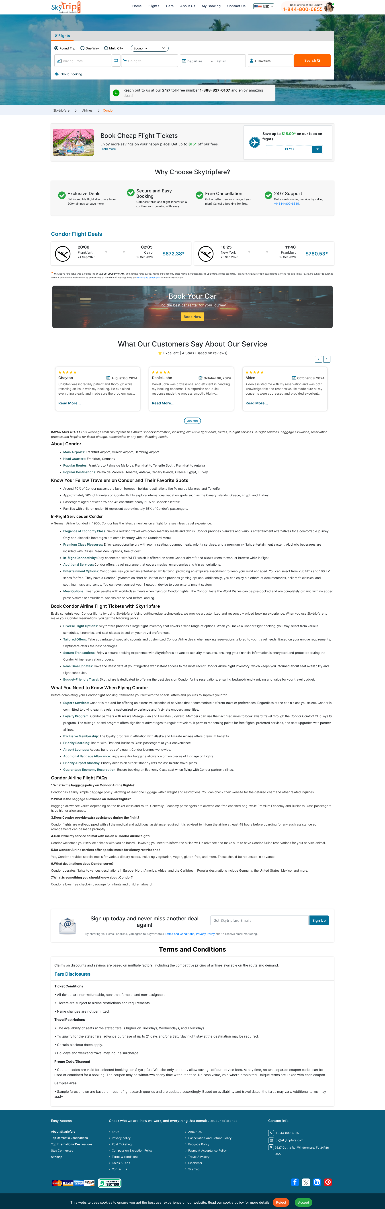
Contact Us (236, 6)
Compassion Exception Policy (131, 1150)
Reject (281, 1202)
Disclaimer (194, 1163)
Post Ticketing (121, 1144)
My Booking (211, 6)
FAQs (115, 1132)
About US (194, 1132)
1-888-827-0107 (215, 90)
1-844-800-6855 (303, 9)
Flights (153, 6)
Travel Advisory (198, 1156)
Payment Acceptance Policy (207, 1150)
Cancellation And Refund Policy (209, 1138)
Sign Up (319, 920)
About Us (187, 6)
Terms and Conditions (179, 934)
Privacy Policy (205, 934)
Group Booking (71, 74)
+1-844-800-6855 (286, 203)
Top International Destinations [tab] (71, 1144)
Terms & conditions (124, 1156)
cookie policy (233, 1202)
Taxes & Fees (120, 1163)
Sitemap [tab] (56, 1157)
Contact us (119, 1169)
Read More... (69, 403)
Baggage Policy (198, 1144)
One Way (92, 48)
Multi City (116, 48)
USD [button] (266, 6)
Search (310, 60)
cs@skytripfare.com (289, 1140)
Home (137, 6)
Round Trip (67, 48)
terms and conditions (148, 277)
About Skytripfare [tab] (63, 1131)
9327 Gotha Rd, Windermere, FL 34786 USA (302, 1151)
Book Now (192, 316)
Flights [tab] (63, 35)
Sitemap (193, 1169)
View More (192, 420)
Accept (303, 1202)
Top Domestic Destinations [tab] (69, 1138)
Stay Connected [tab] (62, 1150)
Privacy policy (121, 1138)
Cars (170, 6)
